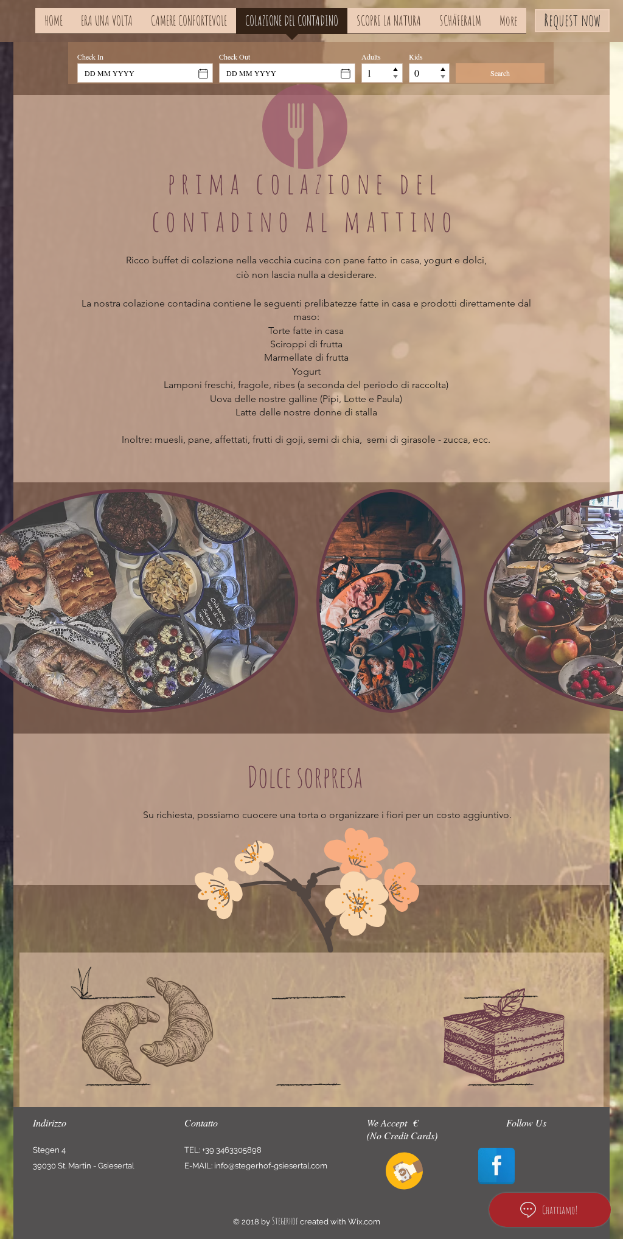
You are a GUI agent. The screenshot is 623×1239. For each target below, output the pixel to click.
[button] (390, 601)
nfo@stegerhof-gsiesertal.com (271, 1165)
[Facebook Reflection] (496, 1166)
